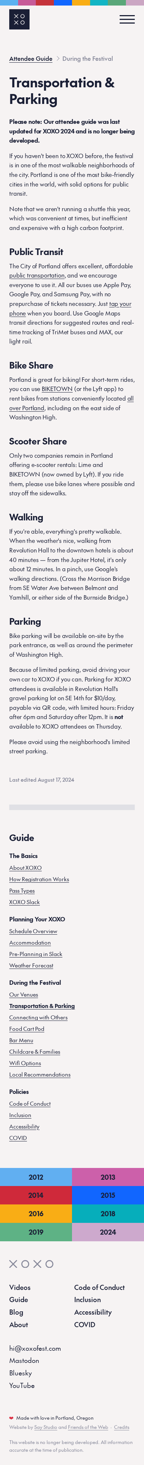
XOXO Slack (24, 902)
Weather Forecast (31, 965)
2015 (108, 1195)
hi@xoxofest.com (35, 1348)
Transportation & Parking (42, 1005)
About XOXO (25, 867)
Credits (121, 1427)
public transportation (37, 275)
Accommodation (30, 942)
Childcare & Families (34, 1051)
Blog (16, 1311)
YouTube (22, 1385)
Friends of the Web (88, 1427)
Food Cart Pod (26, 1028)
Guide (18, 1299)
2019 (36, 1231)
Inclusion (20, 1115)
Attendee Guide (30, 58)
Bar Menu (21, 1040)
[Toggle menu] (124, 19)
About (18, 1324)
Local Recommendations (40, 1074)
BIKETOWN (57, 388)
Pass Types (22, 890)
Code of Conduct (30, 1103)
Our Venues (23, 994)
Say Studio (45, 1427)
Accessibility (24, 1126)
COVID (18, 1137)
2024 (108, 1231)
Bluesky (20, 1372)
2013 (108, 1177)
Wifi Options (25, 1063)
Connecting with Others (38, 1017)
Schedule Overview (33, 931)
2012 (36, 1177)
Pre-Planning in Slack (35, 954)
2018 (108, 1213)
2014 (36, 1195)
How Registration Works (39, 879)
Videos (20, 1287)
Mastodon (24, 1360)
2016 (36, 1213)
